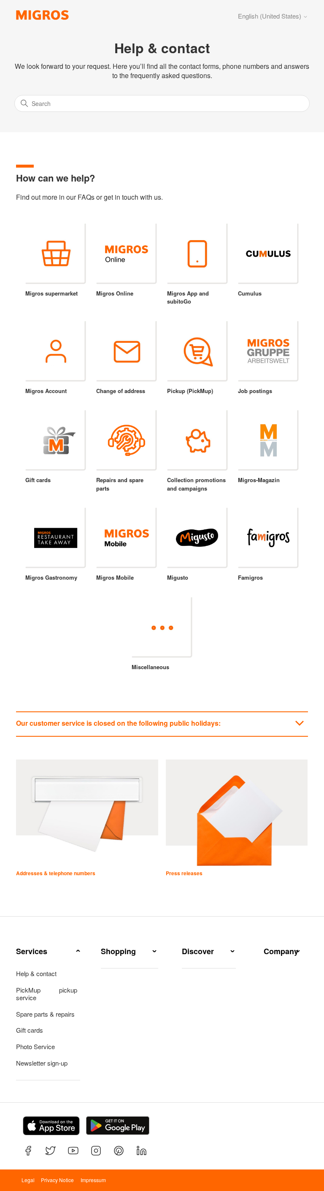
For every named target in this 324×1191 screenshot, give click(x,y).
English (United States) (270, 15)
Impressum (93, 1179)
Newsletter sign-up (42, 1063)
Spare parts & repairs (45, 1014)
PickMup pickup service (46, 993)
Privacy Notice (57, 1179)
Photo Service (35, 1046)
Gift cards (29, 1030)
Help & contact (36, 973)
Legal (28, 1179)
